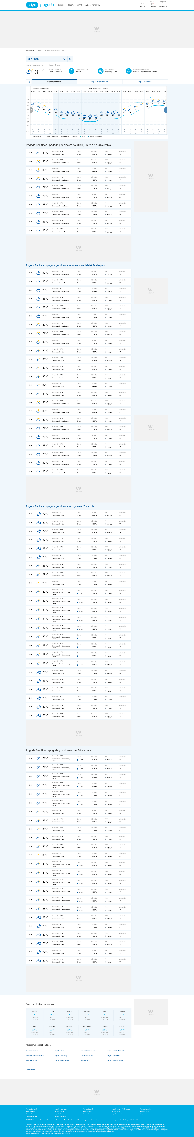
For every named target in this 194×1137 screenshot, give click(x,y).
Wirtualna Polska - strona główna (32, 5)
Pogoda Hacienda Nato (62, 1060)
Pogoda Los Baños (87, 1056)
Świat (79, 5)
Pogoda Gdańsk (88, 1109)
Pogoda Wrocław (31, 1116)
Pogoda (47, 5)
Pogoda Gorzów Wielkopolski (120, 1109)
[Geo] (70, 59)
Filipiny (41, 50)
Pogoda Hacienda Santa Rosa (35, 1056)
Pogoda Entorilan (60, 1051)
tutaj (68, 1133)
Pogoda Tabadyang (32, 1060)
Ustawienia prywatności (84, 1120)
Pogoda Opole (30, 1114)
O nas (58, 1120)
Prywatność (68, 1120)
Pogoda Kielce (30, 1111)
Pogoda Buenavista (113, 1056)
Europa (71, 5)
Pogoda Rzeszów (88, 1114)
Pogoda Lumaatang (61, 1056)
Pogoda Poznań (59, 1114)
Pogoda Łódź (115, 1111)
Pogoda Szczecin (116, 1114)
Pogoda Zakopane (60, 1116)
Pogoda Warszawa (146, 1114)
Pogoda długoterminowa (99, 82)
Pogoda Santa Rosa (32, 1051)
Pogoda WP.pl (30, 50)
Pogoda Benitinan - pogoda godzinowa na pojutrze (53, 506)
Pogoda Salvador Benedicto (116, 1051)
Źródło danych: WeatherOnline (130, 1120)
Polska (61, 5)
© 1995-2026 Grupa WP (33, 1120)
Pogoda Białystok (31, 1109)
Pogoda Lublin (87, 1111)
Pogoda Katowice (145, 1109)
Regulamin (99, 1120)
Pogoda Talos (85, 1060)
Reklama (48, 1120)
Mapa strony (112, 1120)
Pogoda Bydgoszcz (60, 1109)
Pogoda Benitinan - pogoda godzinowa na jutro (51, 265)
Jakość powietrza (92, 5)
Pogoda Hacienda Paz (88, 1051)
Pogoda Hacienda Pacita (115, 1060)
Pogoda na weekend (145, 82)
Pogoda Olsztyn (145, 1111)
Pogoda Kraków (59, 1111)
